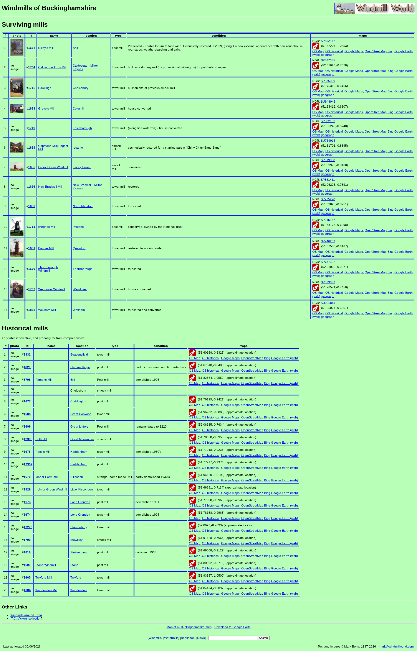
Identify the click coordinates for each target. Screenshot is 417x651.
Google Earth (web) (284, 358)
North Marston (83, 206)
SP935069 (328, 81)
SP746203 (328, 241)
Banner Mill (46, 248)
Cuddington (78, 401)
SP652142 (328, 41)
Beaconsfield (79, 354)
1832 (27, 354)
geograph (327, 54)
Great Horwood (80, 414)
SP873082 (328, 282)
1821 (27, 367)
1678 (27, 451)
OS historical (334, 51)
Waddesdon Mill (46, 590)
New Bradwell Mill (50, 186)
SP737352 (328, 262)
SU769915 (328, 140)
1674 (27, 514)
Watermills (171, 638)
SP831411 (328, 179)
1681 (31, 248)
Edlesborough (82, 128)
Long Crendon (80, 502)
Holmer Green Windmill (51, 489)
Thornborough (83, 269)
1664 (31, 47)
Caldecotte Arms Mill (52, 67)
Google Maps (353, 51)
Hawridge (44, 88)
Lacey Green (82, 167)
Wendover (80, 289)
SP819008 (328, 160)
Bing (390, 51)
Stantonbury (78, 527)
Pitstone (78, 226)
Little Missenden (81, 489)
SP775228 (328, 199)
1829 (27, 489)
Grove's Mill (46, 108)
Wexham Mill (47, 310)
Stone (74, 565)
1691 (27, 565)
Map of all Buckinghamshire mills (189, 627)
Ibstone (78, 147)
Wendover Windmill (51, 289)
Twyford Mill (43, 577)
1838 (31, 310)
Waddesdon (78, 590)
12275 (28, 527)
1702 (31, 289)
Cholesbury (80, 88)
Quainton (79, 248)
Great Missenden (82, 439)
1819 (31, 147)
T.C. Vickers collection (26, 618)
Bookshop (188, 638)
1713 (31, 226)
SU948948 (328, 101)
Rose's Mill (42, 451)
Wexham (79, 310)
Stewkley (76, 539)
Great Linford (79, 426)
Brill (75, 47)
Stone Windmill (45, 565)
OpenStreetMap (376, 51)
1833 (31, 108)
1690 (31, 206)
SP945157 (328, 219)
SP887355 (328, 60)
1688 (27, 414)
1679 (31, 269)
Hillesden (76, 477)
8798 (27, 379)
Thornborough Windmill (48, 268)
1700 (27, 539)
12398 (28, 439)
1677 (27, 401)
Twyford (75, 577)
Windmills (155, 638)
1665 (27, 577)
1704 (31, 67)
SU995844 (328, 303)
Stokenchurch (79, 552)
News (201, 638)
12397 (28, 464)
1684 (27, 590)
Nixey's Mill (45, 47)
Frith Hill (41, 439)
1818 (27, 552)
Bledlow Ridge (80, 367)
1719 (31, 128)
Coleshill (78, 108)
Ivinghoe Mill (46, 226)
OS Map (318, 51)
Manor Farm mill (46, 477)
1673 (27, 502)
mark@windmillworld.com (396, 646)
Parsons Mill (43, 379)
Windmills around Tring (26, 615)
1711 (31, 88)
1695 (31, 167)
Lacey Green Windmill (53, 167)
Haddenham (78, 451)
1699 (27, 426)
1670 (27, 477)
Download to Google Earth (232, 627)
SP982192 (328, 121)
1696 (31, 186)
